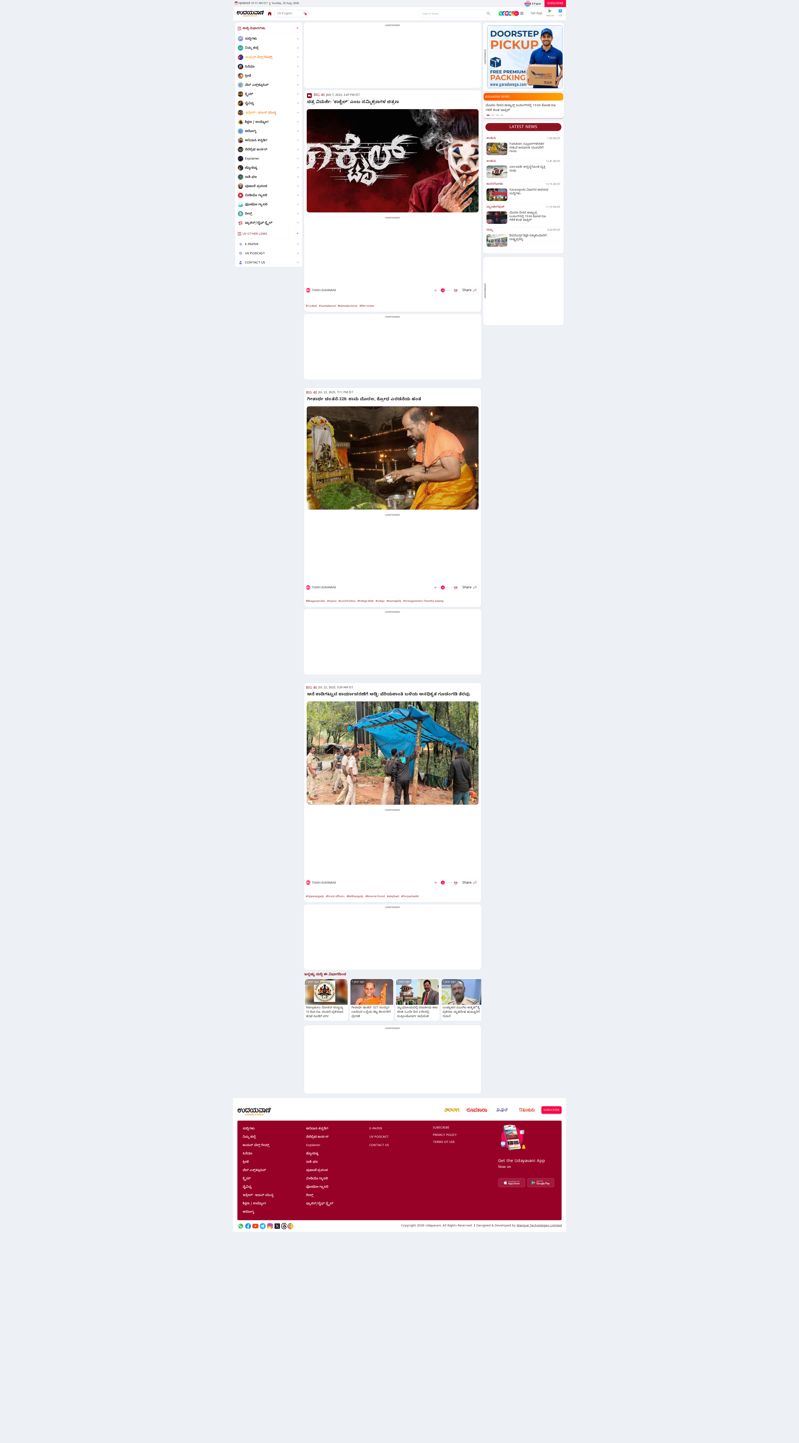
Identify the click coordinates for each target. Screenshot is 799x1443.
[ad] (525, 56)
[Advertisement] (392, 58)
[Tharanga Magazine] (452, 1110)
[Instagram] (270, 1226)
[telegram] (262, 1226)
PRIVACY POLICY (445, 1135)
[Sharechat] (290, 1226)
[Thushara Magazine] (501, 1110)
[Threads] (284, 1226)
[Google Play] (540, 1182)
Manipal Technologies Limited (539, 1226)
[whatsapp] (240, 1226)
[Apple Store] (511, 1182)
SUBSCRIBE (555, 4)
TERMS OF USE (444, 1142)
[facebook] (248, 1226)
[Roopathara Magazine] (476, 1110)
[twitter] (277, 1226)
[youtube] (255, 1226)
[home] (250, 13)
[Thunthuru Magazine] (526, 1110)
